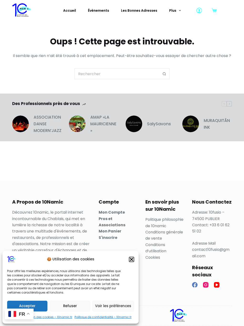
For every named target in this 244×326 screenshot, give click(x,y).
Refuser (70, 305)
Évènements (98, 10)
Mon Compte (112, 212)
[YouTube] (216, 285)
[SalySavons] (134, 124)
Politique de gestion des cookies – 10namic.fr (39, 317)
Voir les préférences (113, 305)
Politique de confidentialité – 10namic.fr (103, 317)
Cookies (152, 257)
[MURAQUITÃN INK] (190, 124)
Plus (172, 10)
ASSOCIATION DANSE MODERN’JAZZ (47, 123)
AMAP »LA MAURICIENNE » (103, 123)
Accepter (27, 305)
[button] (131, 259)
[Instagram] (205, 285)
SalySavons (159, 124)
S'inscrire (108, 237)
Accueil (69, 10)
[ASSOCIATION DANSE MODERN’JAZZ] (20, 124)
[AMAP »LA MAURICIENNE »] (77, 124)
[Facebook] (195, 285)
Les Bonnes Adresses (139, 10)
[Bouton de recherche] (164, 73)
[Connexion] (199, 10)
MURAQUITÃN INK (217, 124)
